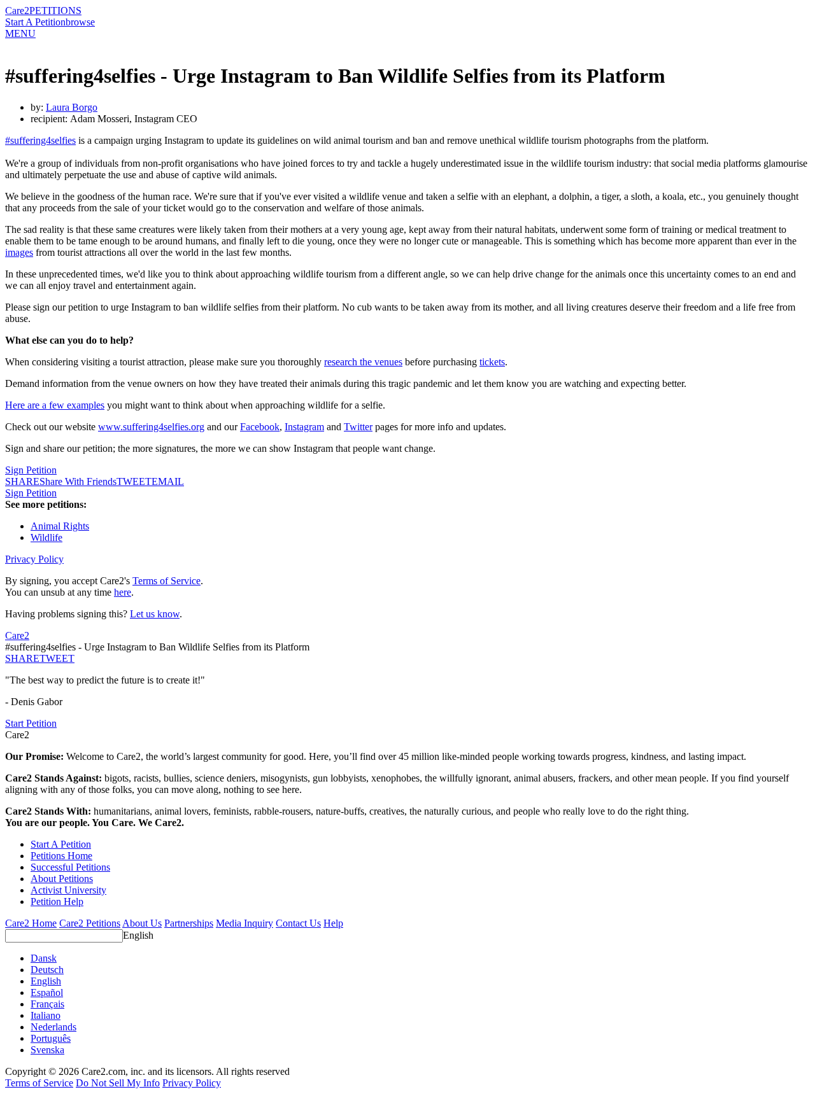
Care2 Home (31, 923)
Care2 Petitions (89, 923)
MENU (20, 33)
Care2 (17, 10)
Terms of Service (166, 580)
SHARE (22, 658)
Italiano (45, 1015)
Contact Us (298, 923)
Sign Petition (31, 470)
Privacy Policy (34, 559)
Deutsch (47, 969)
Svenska (47, 1049)
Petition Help (57, 901)
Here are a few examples (54, 405)
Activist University (68, 890)
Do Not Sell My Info (118, 1082)
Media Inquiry (244, 923)
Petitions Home (61, 855)
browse (80, 22)
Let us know (155, 613)
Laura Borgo (71, 107)
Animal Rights (60, 526)
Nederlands (53, 1026)
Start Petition (31, 723)
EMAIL (168, 481)
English (138, 935)
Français (47, 1004)
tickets (492, 361)
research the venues (363, 361)
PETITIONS (55, 10)
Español (47, 992)
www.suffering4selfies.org (151, 426)
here (122, 592)
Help (333, 923)
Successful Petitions (70, 867)
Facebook (260, 426)
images (19, 252)
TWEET (134, 481)
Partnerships (188, 923)
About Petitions (62, 878)
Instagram (304, 426)
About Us (142, 923)
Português (51, 1038)
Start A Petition (35, 22)
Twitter (358, 426)
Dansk (44, 958)
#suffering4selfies (40, 140)
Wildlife (46, 537)
